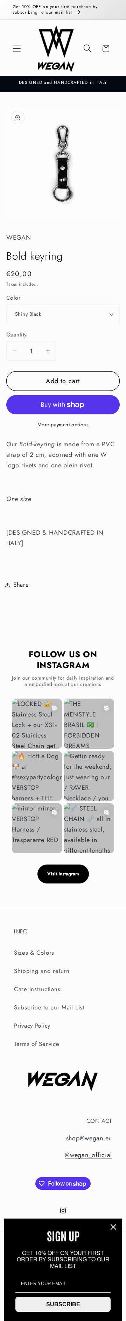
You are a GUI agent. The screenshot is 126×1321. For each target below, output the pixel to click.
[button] (17, 48)
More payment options (63, 424)
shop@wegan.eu (89, 1138)
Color (13, 298)
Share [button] (21, 584)
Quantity (16, 335)
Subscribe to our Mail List (49, 1007)
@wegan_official (88, 1155)
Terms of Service (36, 1044)
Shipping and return (42, 971)
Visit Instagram (63, 873)
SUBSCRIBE (63, 1304)
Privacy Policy (32, 1025)
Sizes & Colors (34, 952)
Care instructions (37, 989)
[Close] (113, 1227)
